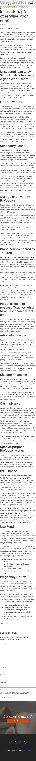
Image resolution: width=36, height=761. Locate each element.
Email (2, 675)
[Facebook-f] (11, 742)
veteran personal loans (8, 24)
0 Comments (16, 28)
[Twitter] (16, 742)
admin (4, 623)
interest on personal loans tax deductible (15, 483)
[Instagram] (20, 742)
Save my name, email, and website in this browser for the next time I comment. (15, 692)
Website (3, 682)
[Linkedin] (25, 742)
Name (2, 667)
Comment (3, 643)
